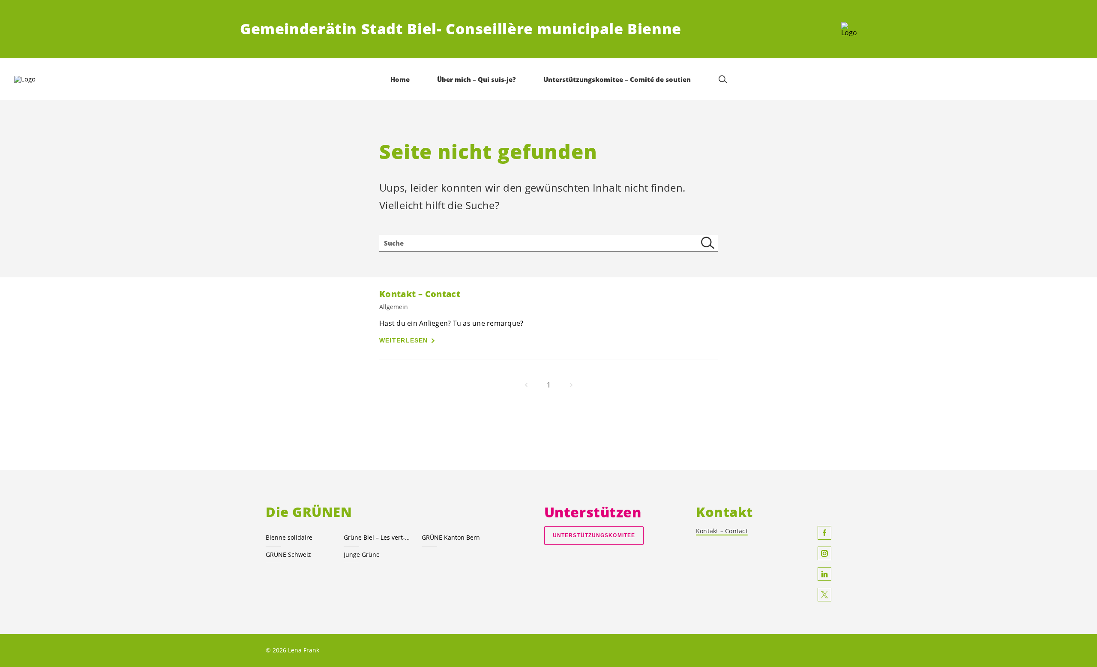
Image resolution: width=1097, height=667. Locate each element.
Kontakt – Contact (722, 531)
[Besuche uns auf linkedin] (824, 574)
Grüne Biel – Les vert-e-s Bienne (377, 537)
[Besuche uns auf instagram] (824, 553)
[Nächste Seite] (571, 385)
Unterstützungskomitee (594, 535)
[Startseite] (849, 29)
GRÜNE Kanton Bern (451, 537)
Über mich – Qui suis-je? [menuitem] (476, 79)
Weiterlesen (403, 340)
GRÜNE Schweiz (288, 554)
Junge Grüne (362, 554)
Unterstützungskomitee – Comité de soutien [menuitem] (617, 79)
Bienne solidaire (289, 537)
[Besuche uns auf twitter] (824, 594)
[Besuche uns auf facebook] (824, 533)
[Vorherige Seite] (526, 385)
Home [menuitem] (400, 79)
